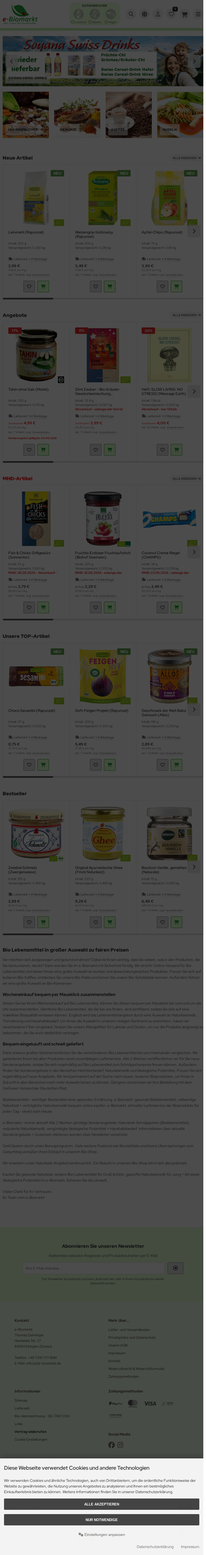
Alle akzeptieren (101, 1504)
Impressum (190, 1546)
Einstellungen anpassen (104, 1534)
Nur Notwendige (102, 1520)
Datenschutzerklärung (155, 1546)
